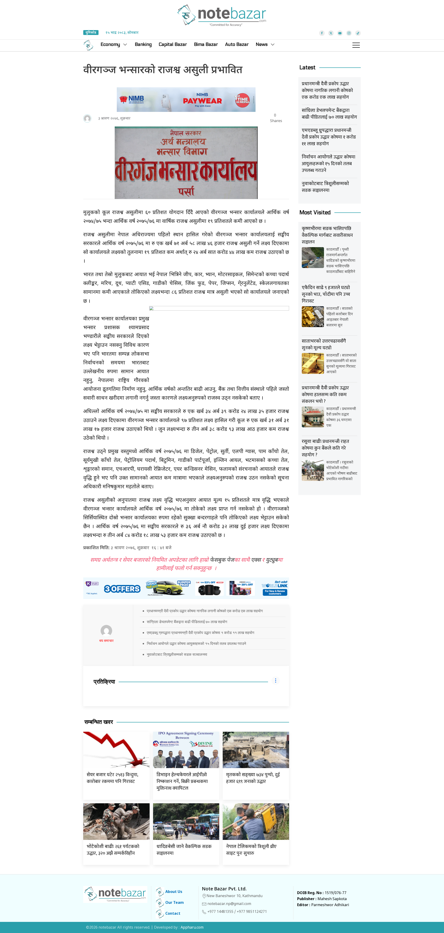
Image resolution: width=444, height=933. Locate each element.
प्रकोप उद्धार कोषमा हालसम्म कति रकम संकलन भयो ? (325, 394)
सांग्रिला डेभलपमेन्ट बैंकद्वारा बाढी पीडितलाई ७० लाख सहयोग (187, 621)
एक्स (256, 560)
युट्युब (272, 560)
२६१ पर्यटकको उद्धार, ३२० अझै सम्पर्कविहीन (113, 850)
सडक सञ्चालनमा (325, 187)
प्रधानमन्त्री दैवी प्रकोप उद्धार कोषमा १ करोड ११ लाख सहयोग (329, 137)
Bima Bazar (206, 44)
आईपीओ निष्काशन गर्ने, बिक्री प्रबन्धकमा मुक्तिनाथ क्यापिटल (182, 781)
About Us (173, 892)
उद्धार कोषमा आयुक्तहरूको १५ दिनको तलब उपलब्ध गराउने (328, 163)
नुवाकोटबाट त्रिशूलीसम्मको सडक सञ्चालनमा (177, 654)
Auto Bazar (237, 44)
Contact (172, 913)
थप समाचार (106, 641)
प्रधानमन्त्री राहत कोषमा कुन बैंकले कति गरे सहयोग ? (325, 448)
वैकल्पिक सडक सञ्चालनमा (184, 850)
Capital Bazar (173, 44)
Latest (307, 67)
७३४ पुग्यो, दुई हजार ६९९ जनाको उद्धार (253, 778)
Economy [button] (110, 44)
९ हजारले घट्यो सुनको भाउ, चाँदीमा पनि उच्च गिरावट (326, 294)
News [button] (262, 44)
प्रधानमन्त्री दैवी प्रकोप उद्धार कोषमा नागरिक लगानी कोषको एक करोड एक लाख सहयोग (205, 610)
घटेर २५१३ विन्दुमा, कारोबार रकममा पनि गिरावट (112, 778)
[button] (356, 45)
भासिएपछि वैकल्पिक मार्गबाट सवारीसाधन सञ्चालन (327, 235)
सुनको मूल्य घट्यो (324, 345)
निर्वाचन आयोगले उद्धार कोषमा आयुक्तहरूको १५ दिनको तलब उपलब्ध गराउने (196, 643)
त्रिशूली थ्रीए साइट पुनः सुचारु (251, 850)
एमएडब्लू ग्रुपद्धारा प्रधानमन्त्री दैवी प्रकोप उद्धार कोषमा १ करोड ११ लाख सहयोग (200, 632)
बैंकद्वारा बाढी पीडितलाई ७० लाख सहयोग (329, 114)
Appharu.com (192, 927)
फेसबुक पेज (222, 560)
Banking (143, 44)
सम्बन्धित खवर (98, 722)
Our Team (174, 903)
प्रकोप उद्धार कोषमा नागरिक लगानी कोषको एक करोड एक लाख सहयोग (327, 90)
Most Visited (315, 212)
